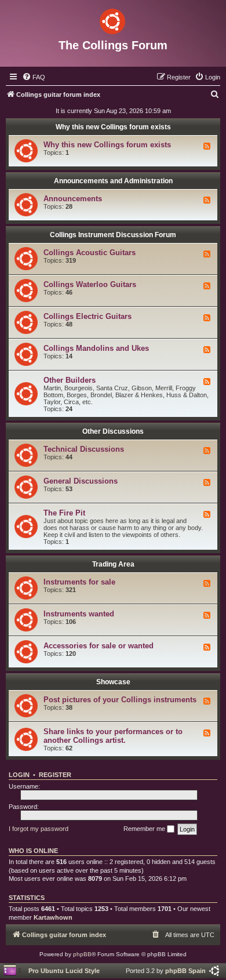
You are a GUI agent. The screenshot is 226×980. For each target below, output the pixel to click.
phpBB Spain (185, 970)
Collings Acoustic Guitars (89, 252)
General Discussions (80, 481)
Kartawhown (53, 917)
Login (19, 774)
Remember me (145, 828)
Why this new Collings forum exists (113, 127)
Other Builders (69, 380)
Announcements (72, 198)
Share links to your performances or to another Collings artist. (113, 736)
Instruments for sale (79, 582)
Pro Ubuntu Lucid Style (64, 970)
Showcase (113, 682)
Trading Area (113, 564)
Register (55, 774)
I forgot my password (38, 828)
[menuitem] (33, 77)
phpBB (82, 954)
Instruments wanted (78, 613)
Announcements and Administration (113, 181)
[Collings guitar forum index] (113, 19)
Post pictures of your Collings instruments (119, 699)
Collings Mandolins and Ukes (96, 348)
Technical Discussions (83, 449)
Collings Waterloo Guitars (89, 284)
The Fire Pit (64, 513)
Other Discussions (113, 431)
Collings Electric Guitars (87, 316)
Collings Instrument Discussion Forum (113, 235)
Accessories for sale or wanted (98, 645)
